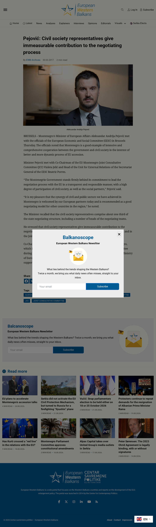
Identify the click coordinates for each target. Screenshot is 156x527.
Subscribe (102, 286)
